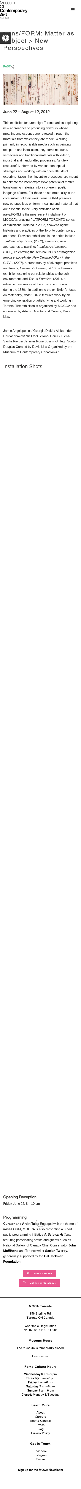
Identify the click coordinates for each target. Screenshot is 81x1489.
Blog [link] (41, 1429)
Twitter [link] (40, 1459)
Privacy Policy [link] (40, 1433)
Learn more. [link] (40, 1356)
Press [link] (40, 1425)
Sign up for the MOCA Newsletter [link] (40, 1469)
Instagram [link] (41, 1455)
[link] (5, 38)
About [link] (40, 1412)
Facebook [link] (40, 1451)
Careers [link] (40, 1416)
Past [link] (7, 66)
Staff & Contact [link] (40, 1420)
